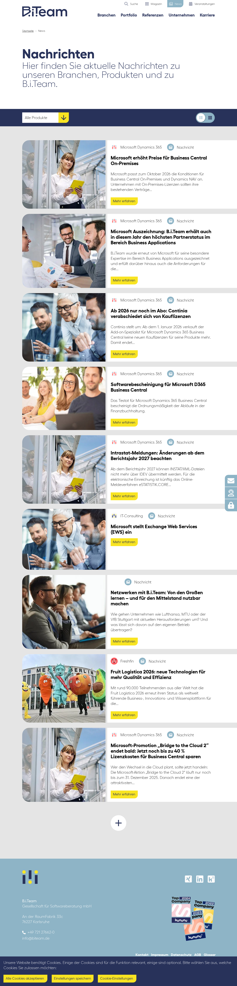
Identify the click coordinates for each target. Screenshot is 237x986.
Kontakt (142, 955)
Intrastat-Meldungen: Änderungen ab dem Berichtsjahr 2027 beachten (157, 455)
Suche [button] (133, 3)
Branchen (107, 15)
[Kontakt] (231, 481)
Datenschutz (181, 955)
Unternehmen (182, 15)
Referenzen (152, 15)
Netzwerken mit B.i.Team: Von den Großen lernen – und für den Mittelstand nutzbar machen (157, 598)
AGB (197, 955)
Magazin (156, 3)
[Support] (231, 493)
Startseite (28, 30)
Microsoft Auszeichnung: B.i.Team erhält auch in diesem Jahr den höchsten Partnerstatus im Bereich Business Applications (161, 237)
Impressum (159, 955)
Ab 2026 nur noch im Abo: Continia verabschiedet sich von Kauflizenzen (151, 313)
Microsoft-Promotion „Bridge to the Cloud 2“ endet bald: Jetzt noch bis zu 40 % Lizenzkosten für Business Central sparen (160, 751)
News (178, 3)
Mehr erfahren (124, 201)
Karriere (207, 15)
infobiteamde (35, 938)
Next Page (118, 823)
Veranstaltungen (204, 3)
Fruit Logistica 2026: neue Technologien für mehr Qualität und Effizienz (158, 674)
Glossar (210, 955)
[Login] (231, 505)
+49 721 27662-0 (40, 932)
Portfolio (129, 15)
